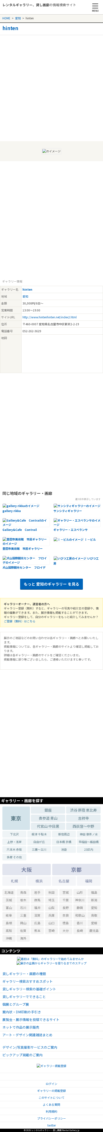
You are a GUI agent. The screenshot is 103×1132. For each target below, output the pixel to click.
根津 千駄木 (39, 834)
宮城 (66, 892)
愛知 (18, 18)
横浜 (39, 880)
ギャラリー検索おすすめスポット (27, 981)
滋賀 (37, 915)
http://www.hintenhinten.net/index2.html (50, 317)
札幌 (14, 880)
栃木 (23, 900)
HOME (6, 18)
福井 (37, 907)
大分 (66, 930)
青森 (23, 892)
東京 (16, 818)
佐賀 (23, 930)
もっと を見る (51, 584)
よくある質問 (51, 1104)
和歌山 (80, 915)
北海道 (9, 892)
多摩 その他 (14, 857)
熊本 (37, 930)
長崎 (80, 930)
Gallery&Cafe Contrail (19, 530)
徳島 (66, 923)
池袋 (64, 849)
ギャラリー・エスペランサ (70, 530)
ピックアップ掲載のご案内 (22, 1054)
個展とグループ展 (15, 1004)
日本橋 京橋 (63, 842)
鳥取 (94, 915)
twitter (51, 1125)
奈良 (66, 915)
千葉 (66, 900)
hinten (10, 28)
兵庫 (51, 915)
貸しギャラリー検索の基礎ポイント (29, 989)
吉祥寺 (83, 818)
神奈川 (80, 900)
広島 (37, 923)
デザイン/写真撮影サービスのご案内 (29, 1047)
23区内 (88, 849)
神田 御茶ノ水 (89, 834)
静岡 (80, 907)
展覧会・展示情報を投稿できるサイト (30, 1019)
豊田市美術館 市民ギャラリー (22, 548)
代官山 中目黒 (48, 826)
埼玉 (51, 900)
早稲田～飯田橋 (89, 842)
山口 (51, 923)
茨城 (9, 900)
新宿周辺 (64, 834)
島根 (9, 923)
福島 (94, 892)
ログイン (51, 1084)
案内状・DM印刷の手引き (21, 1011)
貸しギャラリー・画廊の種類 (24, 973)
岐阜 (9, 915)
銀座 (48, 809)
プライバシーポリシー (51, 1118)
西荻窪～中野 (83, 826)
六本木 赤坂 (14, 849)
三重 (23, 915)
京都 (76, 869)
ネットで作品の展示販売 (20, 1027)
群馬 (37, 900)
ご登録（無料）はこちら (19, 621)
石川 (23, 907)
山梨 (51, 907)
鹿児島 (94, 930)
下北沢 (14, 834)
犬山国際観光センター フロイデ (24, 567)
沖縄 (9, 938)
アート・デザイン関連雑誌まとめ (27, 1034)
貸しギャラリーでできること (24, 996)
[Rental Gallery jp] (23, 9)
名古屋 (63, 880)
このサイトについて (51, 1097)
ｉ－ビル (90, 539)
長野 (66, 907)
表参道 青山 (48, 818)
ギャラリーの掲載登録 (51, 1091)
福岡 (88, 880)
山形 (80, 892)
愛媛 (94, 923)
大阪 (26, 869)
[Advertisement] (51, 86)
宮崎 (51, 930)
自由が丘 (39, 842)
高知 (9, 930)
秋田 (51, 892)
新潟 (94, 900)
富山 (9, 907)
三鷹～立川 (39, 849)
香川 (80, 923)
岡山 (23, 923)
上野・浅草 (14, 842)
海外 (23, 938)
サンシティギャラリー (67, 511)
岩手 (37, 892)
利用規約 (51, 1111)
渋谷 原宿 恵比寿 (83, 809)
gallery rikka (11, 511)
